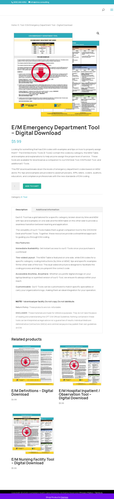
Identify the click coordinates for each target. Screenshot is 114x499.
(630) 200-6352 (19, 2)
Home (14, 25)
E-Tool (21, 25)
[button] (98, 33)
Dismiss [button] (64, 497)
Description (22, 209)
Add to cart (32, 186)
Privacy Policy (86, 492)
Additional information (47, 209)
